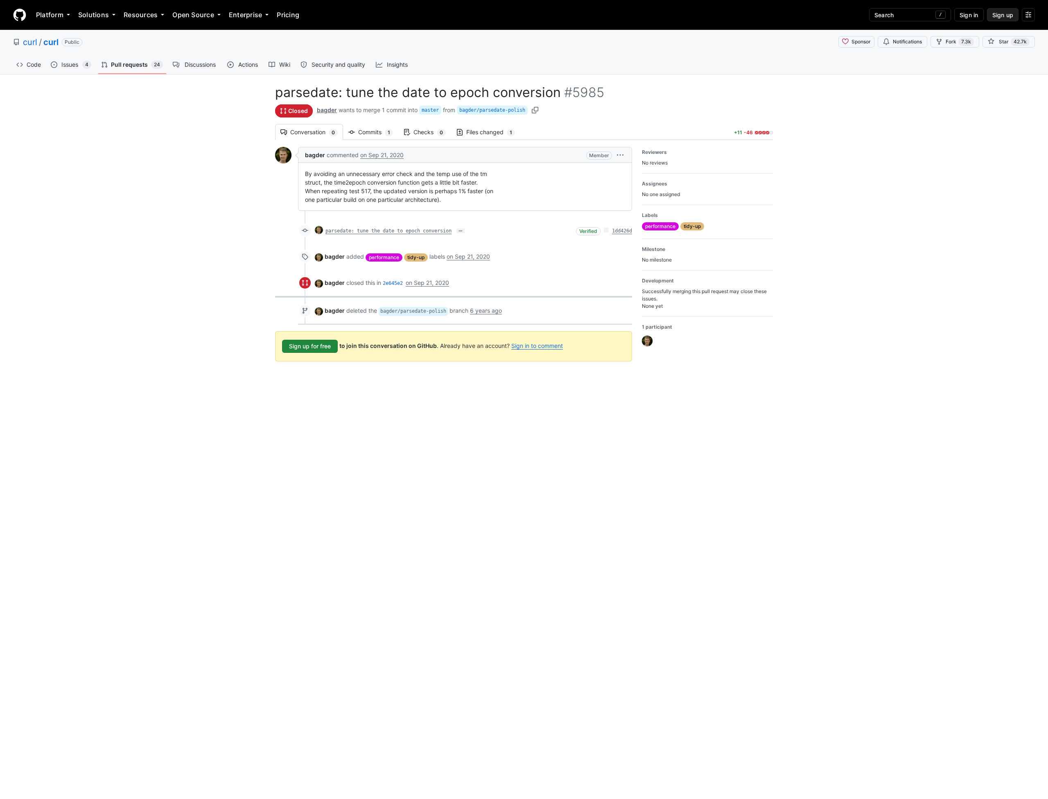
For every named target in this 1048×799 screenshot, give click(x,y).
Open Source (193, 15)
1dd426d (622, 231)
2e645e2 (393, 283)
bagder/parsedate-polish (492, 110)
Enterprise (245, 15)
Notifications (907, 41)
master (430, 110)
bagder (327, 109)
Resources (141, 15)
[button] (620, 155)
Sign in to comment (537, 345)
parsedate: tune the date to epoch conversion (388, 231)
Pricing (288, 15)
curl (30, 42)
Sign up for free (310, 346)
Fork (958, 41)
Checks (432, 132)
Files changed (493, 132)
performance (384, 257)
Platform (49, 15)
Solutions (93, 15)
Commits (378, 132)
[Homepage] (19, 14)
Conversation (316, 132)
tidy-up (416, 257)
